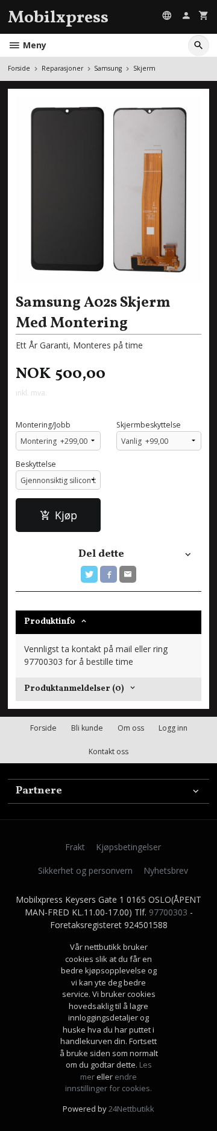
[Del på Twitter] (89, 574)
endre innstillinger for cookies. (108, 1082)
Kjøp (66, 515)
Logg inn (173, 728)
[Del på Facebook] (108, 574)
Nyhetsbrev (165, 870)
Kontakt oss (108, 751)
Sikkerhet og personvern (85, 870)
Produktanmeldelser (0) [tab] (74, 688)
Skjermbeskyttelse (148, 425)
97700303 (168, 912)
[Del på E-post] (127, 574)
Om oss (131, 728)
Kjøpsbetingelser (128, 847)
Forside (19, 68)
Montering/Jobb (43, 425)
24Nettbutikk (131, 1108)
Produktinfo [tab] (49, 621)
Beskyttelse (36, 464)
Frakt (75, 847)
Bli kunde (87, 728)
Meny (33, 45)
